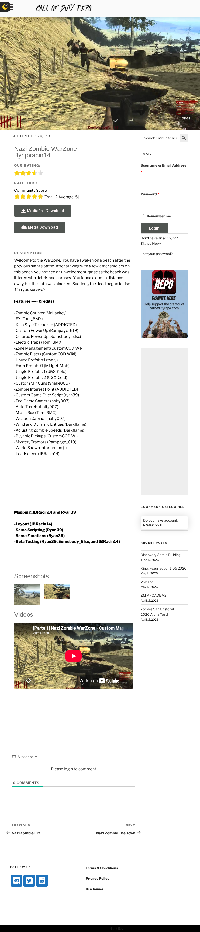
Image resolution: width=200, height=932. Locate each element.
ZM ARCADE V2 (153, 595)
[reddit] (42, 881)
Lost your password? (157, 254)
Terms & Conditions (102, 868)
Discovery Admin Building (160, 555)
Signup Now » (151, 243)
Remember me (159, 216)
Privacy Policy (97, 878)
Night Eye (116, 928)
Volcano (147, 582)
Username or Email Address (163, 168)
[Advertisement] (164, 421)
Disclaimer (94, 889)
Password (150, 194)
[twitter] (29, 881)
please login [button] (152, 524)
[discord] (16, 881)
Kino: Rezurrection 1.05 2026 (163, 568)
